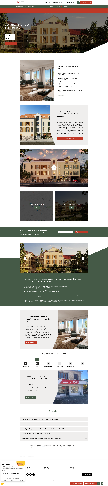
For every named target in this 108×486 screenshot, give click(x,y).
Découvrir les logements (30, 342)
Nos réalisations (72, 467)
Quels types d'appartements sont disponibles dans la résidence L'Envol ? (43, 429)
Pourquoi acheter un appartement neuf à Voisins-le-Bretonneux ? (40, 419)
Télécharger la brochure (70, 138)
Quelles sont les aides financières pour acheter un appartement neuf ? (42, 438)
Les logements (58, 6)
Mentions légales (46, 480)
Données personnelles (54, 480)
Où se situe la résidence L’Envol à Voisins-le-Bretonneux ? (38, 424)
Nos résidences (28, 55)
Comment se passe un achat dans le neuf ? (51, 466)
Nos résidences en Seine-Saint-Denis (23, 467)
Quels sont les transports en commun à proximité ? (36, 433)
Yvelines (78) (41, 55)
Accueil (21, 55)
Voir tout (17, 469)
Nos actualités (72, 466)
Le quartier (66, 6)
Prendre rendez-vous (82, 232)
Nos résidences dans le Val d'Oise (22, 468)
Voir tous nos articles (46, 468)
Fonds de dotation (72, 468)
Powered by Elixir (62, 480)
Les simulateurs (46, 467)
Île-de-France (34, 55)
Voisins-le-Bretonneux (49, 55)
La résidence (50, 6)
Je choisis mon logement (10, 43)
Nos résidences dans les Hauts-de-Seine (23, 466)
